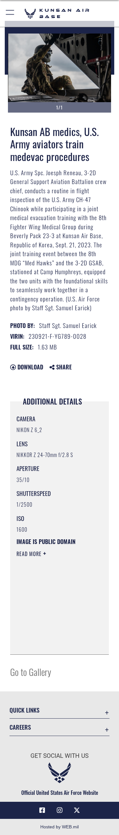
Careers (20, 727)
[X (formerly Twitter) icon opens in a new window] (77, 810)
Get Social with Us (59, 755)
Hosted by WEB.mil (59, 826)
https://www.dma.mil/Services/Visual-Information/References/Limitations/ (55, 643)
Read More (30, 554)
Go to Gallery (30, 671)
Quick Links (24, 709)
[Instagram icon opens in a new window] (59, 810)
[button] (10, 13)
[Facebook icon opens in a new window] (42, 810)
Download (29, 367)
